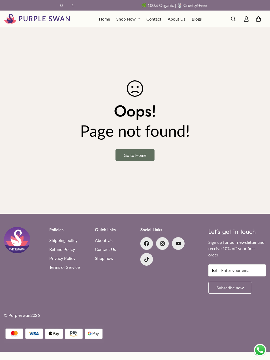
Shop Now (126, 18)
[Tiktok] (146, 259)
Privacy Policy (62, 258)
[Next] (198, 5)
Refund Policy (62, 249)
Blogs (197, 18)
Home (104, 18)
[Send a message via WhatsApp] (260, 350)
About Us (176, 18)
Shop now (104, 258)
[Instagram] (162, 243)
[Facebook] (146, 243)
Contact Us (105, 249)
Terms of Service (64, 267)
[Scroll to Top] (260, 331)
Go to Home (135, 155)
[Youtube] (178, 243)
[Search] (233, 19)
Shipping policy (63, 240)
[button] (258, 19)
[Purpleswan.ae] (37, 19)
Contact (153, 18)
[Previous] (72, 5)
